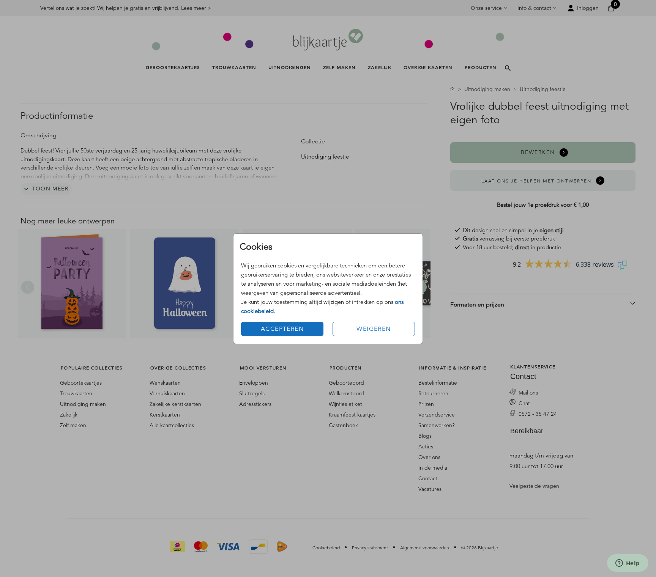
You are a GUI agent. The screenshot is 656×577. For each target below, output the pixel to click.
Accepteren (282, 329)
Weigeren (373, 329)
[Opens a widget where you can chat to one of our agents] (627, 563)
